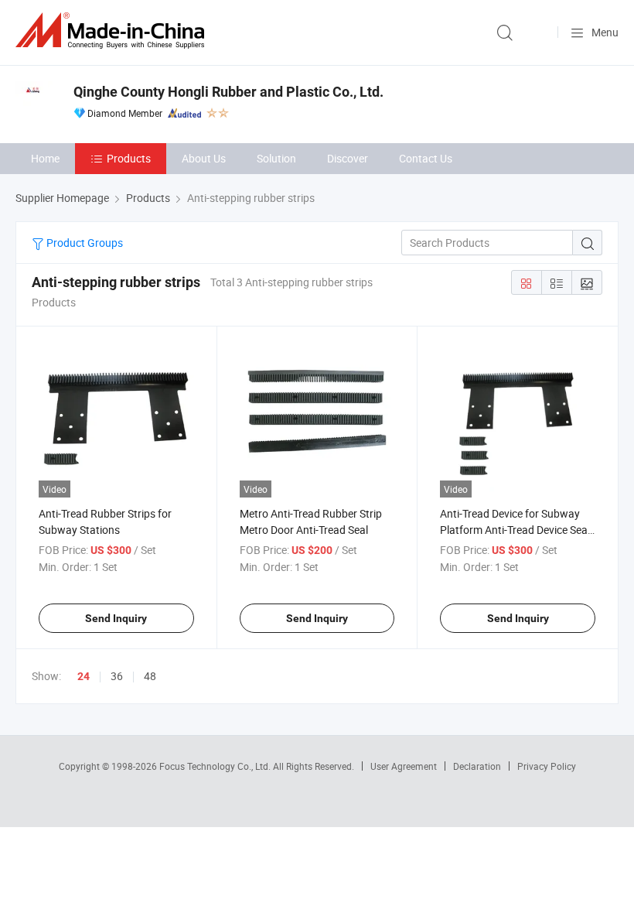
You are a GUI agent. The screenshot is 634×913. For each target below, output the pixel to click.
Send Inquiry (116, 618)
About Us (204, 158)
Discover (347, 158)
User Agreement (403, 766)
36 (117, 676)
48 (150, 676)
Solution (276, 158)
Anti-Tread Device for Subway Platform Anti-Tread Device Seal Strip (515, 529)
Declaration (477, 766)
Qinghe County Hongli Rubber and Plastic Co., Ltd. (228, 92)
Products (129, 158)
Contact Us (425, 158)
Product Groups (83, 242)
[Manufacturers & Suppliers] (112, 30)
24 (83, 676)
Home (45, 158)
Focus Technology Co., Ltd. (216, 766)
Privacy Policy (546, 766)
